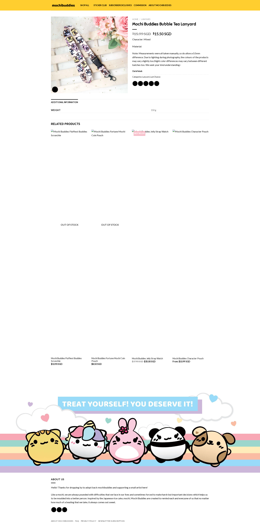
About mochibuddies (160, 5)
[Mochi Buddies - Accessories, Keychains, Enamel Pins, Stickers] (63, 5)
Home (135, 19)
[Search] (198, 5)
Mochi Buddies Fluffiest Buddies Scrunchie (66, 359)
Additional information (64, 102)
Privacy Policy (88, 521)
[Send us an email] (64, 509)
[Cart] (207, 5)
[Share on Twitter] (140, 83)
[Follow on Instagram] (59, 509)
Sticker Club (100, 5)
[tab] (64, 102)
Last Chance (155, 77)
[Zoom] (55, 89)
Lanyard (145, 19)
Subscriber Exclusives (120, 5)
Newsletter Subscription (111, 521)
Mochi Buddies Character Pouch (188, 358)
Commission (140, 5)
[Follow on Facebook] (53, 509)
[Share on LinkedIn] (156, 83)
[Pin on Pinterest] (151, 83)
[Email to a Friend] (145, 83)
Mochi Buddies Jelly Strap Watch (147, 358)
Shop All (84, 5)
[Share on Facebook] (135, 83)
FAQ (77, 521)
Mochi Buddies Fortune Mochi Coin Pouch (108, 359)
